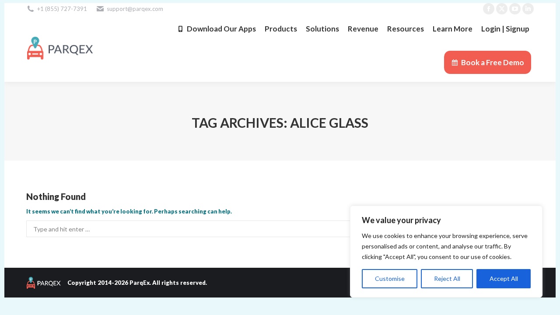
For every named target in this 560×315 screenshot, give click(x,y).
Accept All (504, 278)
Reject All (447, 278)
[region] (446, 252)
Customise (390, 278)
